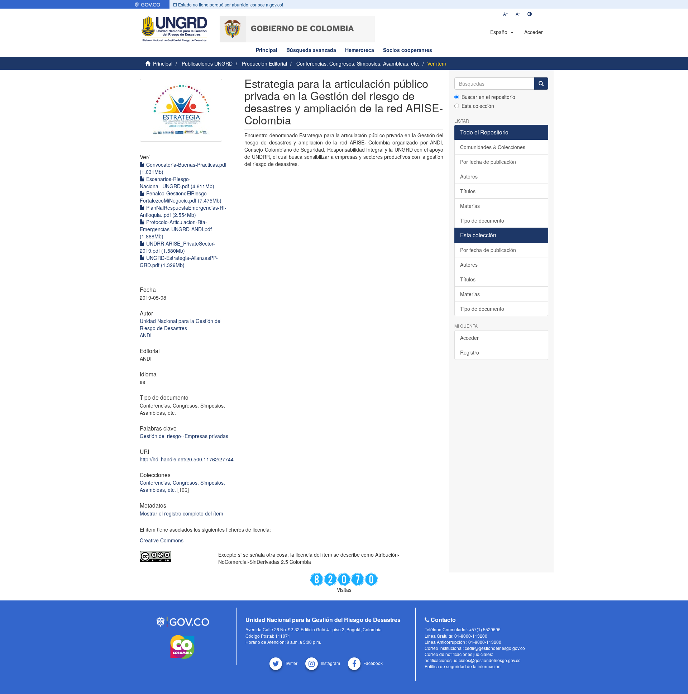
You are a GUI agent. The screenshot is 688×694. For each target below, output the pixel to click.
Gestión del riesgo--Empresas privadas (184, 435)
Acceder (469, 337)
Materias (470, 205)
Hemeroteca (359, 49)
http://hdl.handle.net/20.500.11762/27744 (187, 459)
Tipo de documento (482, 220)
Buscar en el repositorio (488, 96)
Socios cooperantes (407, 49)
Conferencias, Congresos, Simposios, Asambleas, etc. (357, 63)
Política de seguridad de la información (463, 666)
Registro (469, 352)
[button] (502, 32)
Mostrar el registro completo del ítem (181, 513)
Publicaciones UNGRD (207, 63)
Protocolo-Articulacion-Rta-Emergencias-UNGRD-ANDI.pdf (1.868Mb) (176, 229)
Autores (469, 176)
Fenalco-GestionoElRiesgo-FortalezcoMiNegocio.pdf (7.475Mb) (180, 197)
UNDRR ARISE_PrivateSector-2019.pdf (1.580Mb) (177, 247)
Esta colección (478, 105)
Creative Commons (161, 540)
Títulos (468, 191)
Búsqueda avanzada (311, 49)
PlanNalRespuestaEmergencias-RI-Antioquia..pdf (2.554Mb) (183, 211)
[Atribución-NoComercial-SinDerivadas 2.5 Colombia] (173, 556)
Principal (266, 49)
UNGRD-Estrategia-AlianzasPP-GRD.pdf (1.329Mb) (179, 261)
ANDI (146, 335)
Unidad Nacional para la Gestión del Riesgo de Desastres (180, 324)
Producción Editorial (264, 63)
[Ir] (541, 83)
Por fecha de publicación (488, 161)
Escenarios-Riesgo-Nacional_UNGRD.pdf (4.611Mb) (177, 182)
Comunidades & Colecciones (492, 147)
